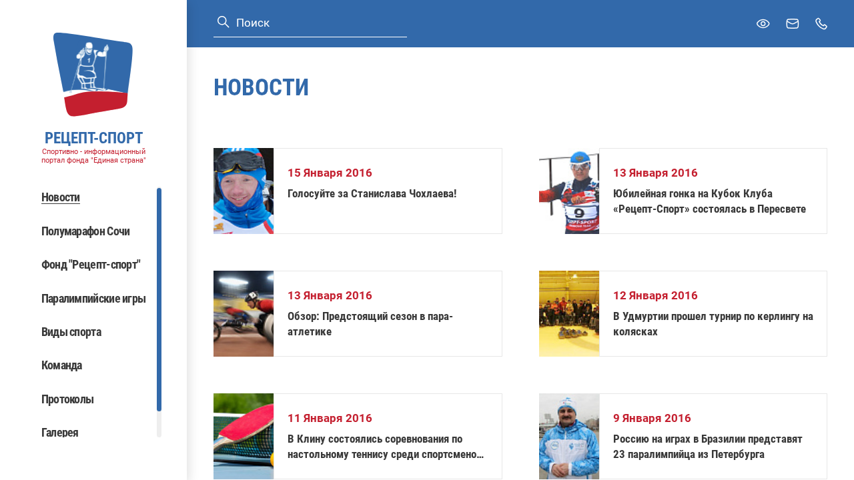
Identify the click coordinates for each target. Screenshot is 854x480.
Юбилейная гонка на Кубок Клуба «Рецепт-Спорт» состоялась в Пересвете (709, 201)
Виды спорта (71, 332)
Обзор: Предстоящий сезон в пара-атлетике (370, 323)
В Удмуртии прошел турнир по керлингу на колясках (713, 323)
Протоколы (67, 399)
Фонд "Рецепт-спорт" (91, 264)
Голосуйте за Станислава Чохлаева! (372, 193)
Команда (61, 365)
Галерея (60, 432)
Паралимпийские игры (93, 298)
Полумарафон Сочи (85, 231)
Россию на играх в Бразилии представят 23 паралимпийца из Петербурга (708, 446)
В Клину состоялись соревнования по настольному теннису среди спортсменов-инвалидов (387, 447)
